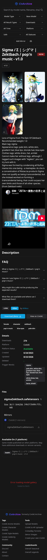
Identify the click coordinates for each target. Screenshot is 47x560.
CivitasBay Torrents (33, 531)
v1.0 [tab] (5, 65)
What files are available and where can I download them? (19, 297)
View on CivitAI (36, 316)
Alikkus (25, 308)
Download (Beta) (11, 316)
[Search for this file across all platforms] (41, 399)
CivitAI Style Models (10, 533)
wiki (19, 186)
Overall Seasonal (32, 548)
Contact (5, 555)
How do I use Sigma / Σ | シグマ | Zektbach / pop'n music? (20, 279)
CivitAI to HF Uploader (34, 527)
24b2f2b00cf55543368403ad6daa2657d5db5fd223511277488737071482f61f (33, 404)
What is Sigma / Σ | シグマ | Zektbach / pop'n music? (21, 270)
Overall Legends (32, 552)
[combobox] (12, 22)
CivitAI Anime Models (11, 524)
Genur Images (31, 534)
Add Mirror (20, 41)
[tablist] (5, 65)
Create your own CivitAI (35, 538)
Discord (5, 548)
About (4, 552)
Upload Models (31, 524)
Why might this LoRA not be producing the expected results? (20, 288)
